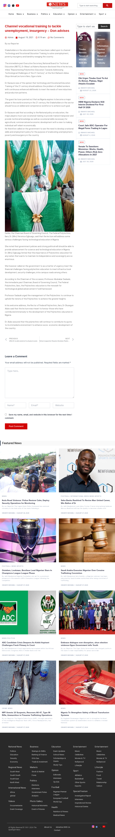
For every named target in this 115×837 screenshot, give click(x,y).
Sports (98, 496)
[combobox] (90, 5)
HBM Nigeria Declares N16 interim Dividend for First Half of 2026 (91, 105)
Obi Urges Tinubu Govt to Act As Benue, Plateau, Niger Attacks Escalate (93, 81)
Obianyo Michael (8, 513)
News (91, 35)
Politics (11, 638)
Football (65, 496)
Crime (4, 708)
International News (79, 496)
